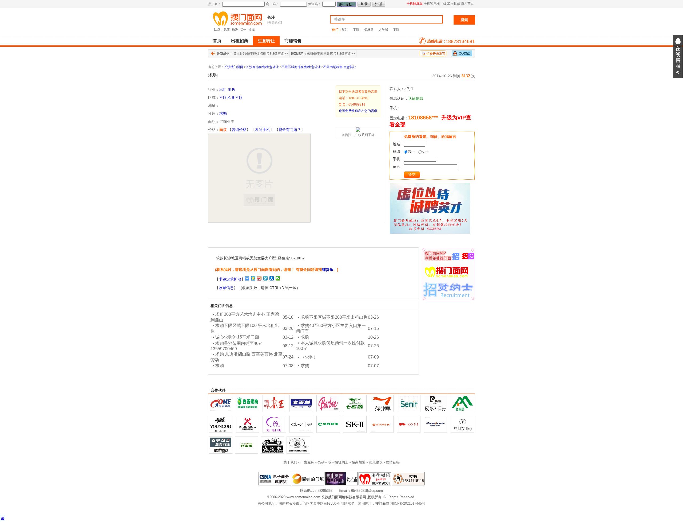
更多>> (283, 54)
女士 (425, 151)
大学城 (383, 30)
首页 (217, 40)
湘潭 (251, 30)
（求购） (309, 357)
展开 (678, 56)
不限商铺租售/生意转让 (339, 67)
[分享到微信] (278, 278)
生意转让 (266, 40)
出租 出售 (227, 89)
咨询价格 (239, 129)
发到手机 (262, 129)
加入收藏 (453, 3)
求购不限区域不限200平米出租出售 (334, 317)
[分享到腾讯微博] (265, 278)
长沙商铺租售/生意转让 (262, 67)
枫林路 (369, 30)
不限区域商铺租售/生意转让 (301, 67)
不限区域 (226, 97)
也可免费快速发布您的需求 (358, 111)
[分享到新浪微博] (259, 278)
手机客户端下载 (435, 3)
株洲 (235, 30)
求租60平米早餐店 (320, 54)
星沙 (345, 30)
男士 (411, 151)
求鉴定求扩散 (230, 279)
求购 (223, 113)
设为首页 (467, 3)
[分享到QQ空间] (253, 278)
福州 (243, 30)
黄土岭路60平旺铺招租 (249, 54)
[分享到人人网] (271, 278)
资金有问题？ (290, 129)
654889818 (356, 104)
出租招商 (239, 40)
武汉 (227, 30)
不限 (356, 30)
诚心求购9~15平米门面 (237, 337)
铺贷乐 (327, 269)
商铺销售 (292, 40)
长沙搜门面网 (233, 67)
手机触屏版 (415, 3)
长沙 (271, 17)
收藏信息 (226, 288)
